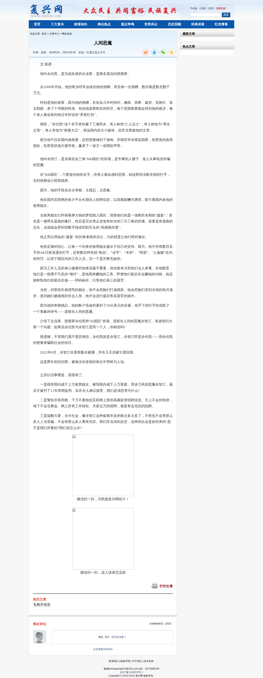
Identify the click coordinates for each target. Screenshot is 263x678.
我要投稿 (221, 8)
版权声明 (125, 661)
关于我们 (137, 661)
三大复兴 (57, 24)
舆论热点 (104, 24)
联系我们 (114, 661)
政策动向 (80, 24)
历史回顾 (174, 24)
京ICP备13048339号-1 (131, 672)
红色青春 (221, 24)
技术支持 (149, 661)
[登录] (211, 8)
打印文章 (166, 586)
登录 (107, 637)
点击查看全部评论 (103, 649)
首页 (37, 24)
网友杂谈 (67, 33)
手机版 (193, 8)
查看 (167, 623)
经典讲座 (197, 24)
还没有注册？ (118, 637)
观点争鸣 (127, 24)
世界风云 (151, 24)
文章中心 (54, 33)
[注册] (203, 8)
